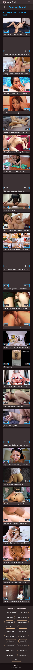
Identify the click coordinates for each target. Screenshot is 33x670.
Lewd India (23, 641)
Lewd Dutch (10, 631)
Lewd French (23, 636)
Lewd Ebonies (22, 631)
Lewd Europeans (10, 636)
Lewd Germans (11, 641)
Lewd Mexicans (9, 655)
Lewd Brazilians (22, 617)
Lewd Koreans (10, 650)
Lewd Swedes (17, 660)
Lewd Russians (23, 655)
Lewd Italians (10, 646)
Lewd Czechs (23, 627)
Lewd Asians (9, 617)
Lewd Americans (11, 612)
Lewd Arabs (23, 612)
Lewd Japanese (22, 646)
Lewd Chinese (10, 627)
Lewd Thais (11, 2)
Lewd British (9, 622)
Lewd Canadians (22, 622)
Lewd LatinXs (23, 650)
